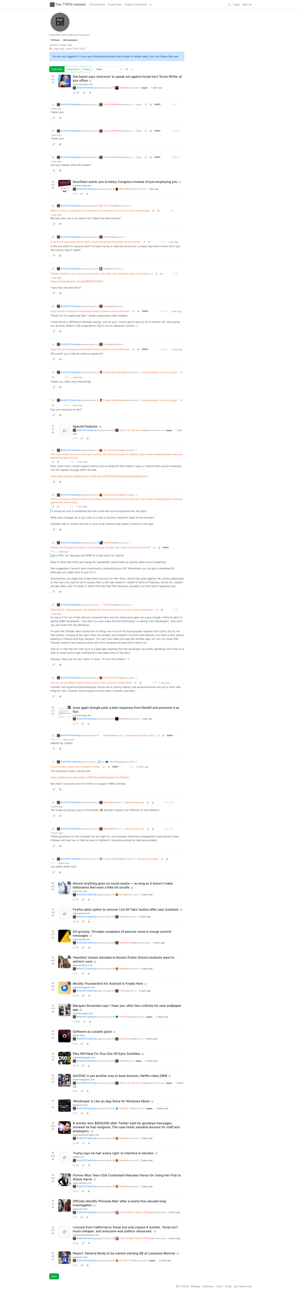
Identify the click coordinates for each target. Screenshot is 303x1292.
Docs (219, 1286)
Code (228, 1286)
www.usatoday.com (83, 84)
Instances (208, 1286)
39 (77, 995)
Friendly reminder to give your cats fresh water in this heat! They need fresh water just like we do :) (101, 273)
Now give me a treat (147, 859)
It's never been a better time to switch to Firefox (75, 766)
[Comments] (64, 431)
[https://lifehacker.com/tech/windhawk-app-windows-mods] (64, 1105)
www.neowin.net (81, 939)
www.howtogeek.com (84, 987)
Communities (97, 4)
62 (77, 1243)
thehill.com (78, 1157)
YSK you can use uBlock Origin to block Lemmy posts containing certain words (91, 682)
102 (78, 92)
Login (236, 4)
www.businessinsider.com (86, 1134)
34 (77, 1165)
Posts (86, 69)
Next (54, 1276)
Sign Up (247, 4)
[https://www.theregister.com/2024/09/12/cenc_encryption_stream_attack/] (64, 1080)
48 (77, 947)
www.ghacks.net (81, 913)
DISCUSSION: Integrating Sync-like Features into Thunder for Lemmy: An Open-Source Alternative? (101, 609)
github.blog (79, 1035)
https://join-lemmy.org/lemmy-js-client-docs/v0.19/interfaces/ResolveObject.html (98, 476)
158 (78, 1021)
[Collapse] (53, 104)
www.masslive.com (82, 965)
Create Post (115, 4)
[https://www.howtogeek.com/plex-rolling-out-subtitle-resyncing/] (64, 1058)
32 (77, 921)
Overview (56, 69)
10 (77, 1065)
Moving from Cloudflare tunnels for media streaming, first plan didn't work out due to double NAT (100, 547)
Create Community (135, 4)
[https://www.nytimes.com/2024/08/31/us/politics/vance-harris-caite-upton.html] (64, 1179)
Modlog (195, 1286)
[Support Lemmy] (150, 4)
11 (77, 723)
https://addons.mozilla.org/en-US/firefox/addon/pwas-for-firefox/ (89, 777)
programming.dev (82, 185)
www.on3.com (80, 1257)
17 (77, 973)
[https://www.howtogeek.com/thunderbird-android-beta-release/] (64, 988)
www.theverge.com (83, 1013)
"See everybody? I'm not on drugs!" (159, 372)
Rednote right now (134, 802)
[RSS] (132, 69)
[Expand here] (64, 186)
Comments (72, 69)
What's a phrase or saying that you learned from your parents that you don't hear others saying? (100, 210)
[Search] (229, 4)
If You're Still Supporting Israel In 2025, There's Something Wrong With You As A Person (95, 242)
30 (77, 1143)
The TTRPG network (70, 4)
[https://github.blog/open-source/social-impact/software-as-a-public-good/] (64, 1036)
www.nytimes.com (82, 1183)
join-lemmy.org (243, 1286)
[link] (84, 93)
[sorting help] (126, 69)
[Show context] (145, 104)
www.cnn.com (80, 891)
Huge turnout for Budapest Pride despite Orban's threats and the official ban (90, 311)
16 (77, 899)
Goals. (139, 104)
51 (77, 1191)
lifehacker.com (80, 1105)
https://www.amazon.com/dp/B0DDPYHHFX (76, 281)
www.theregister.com (84, 1079)
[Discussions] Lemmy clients (139, 735)
